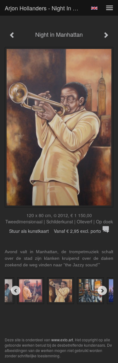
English (94, 8)
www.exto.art (62, 339)
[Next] (102, 290)
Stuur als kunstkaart (55, 231)
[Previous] (15, 290)
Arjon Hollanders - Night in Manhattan (45, 8)
